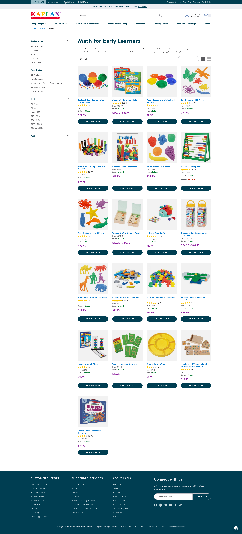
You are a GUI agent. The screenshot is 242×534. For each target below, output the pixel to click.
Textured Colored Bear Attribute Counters (161, 298)
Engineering (36, 50)
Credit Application (39, 516)
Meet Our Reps (119, 496)
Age (33, 135)
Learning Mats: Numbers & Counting (90, 431)
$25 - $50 (35, 116)
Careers (116, 488)
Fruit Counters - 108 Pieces (159, 166)
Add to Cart (97, 121)
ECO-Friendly (37, 91)
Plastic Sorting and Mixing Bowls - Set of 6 (162, 101)
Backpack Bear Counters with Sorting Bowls (91, 101)
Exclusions (35, 508)
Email (143, 526)
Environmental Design (186, 23)
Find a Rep (187, 2)
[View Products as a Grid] (203, 59)
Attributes (36, 69)
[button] (192, 15)
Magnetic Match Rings (88, 364)
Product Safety (119, 500)
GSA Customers (38, 504)
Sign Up (202, 496)
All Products (36, 75)
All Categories (37, 46)
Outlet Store (77, 512)
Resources (140, 23)
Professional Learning (117, 23)
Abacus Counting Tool (191, 166)
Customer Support (174, 2)
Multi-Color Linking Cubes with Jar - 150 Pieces (91, 167)
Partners (116, 492)
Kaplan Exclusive (38, 87)
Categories (37, 40)
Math (33, 54)
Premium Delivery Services (83, 500)
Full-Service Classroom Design (85, 508)
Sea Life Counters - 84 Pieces (91, 233)
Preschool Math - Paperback (124, 166)
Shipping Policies (38, 496)
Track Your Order (38, 488)
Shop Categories (39, 23)
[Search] (160, 15)
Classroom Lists (79, 484)
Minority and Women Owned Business (47, 83)
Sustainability (119, 504)
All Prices (35, 104)
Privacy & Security (156, 526)
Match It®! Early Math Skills (124, 100)
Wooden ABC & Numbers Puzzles (126, 233)
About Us (117, 484)
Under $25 (35, 112)
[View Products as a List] (209, 59)
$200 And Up (37, 128)
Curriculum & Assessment (87, 23)
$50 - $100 (36, 120)
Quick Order (206, 2)
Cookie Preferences (176, 526)
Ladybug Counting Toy (157, 233)
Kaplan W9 (117, 512)
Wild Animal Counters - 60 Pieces (92, 297)
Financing (35, 512)
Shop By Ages (61, 23)
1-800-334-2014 (130, 526)
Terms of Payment (121, 508)
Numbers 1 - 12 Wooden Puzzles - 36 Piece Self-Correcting (195, 365)
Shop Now (142, 6)
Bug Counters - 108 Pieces (192, 100)
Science (34, 58)
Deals (207, 23)
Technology (36, 62)
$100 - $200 (36, 124)
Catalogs (196, 2)
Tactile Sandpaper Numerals (124, 364)
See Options (131, 121)
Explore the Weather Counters (125, 297)
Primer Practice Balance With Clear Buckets (194, 298)
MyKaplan (76, 488)
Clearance (35, 108)
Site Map (117, 516)
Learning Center (161, 23)
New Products (37, 79)
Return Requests (38, 492)
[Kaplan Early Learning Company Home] (46, 15)
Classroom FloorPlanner (82, 504)
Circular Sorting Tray (156, 364)
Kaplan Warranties (39, 500)
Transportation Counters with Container (194, 234)
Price (34, 98)
